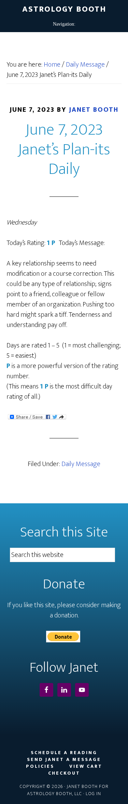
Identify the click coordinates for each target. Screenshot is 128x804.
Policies (40, 766)
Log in (93, 794)
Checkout (64, 773)
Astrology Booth (64, 9)
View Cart (85, 766)
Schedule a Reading (64, 752)
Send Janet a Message (64, 759)
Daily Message (80, 464)
